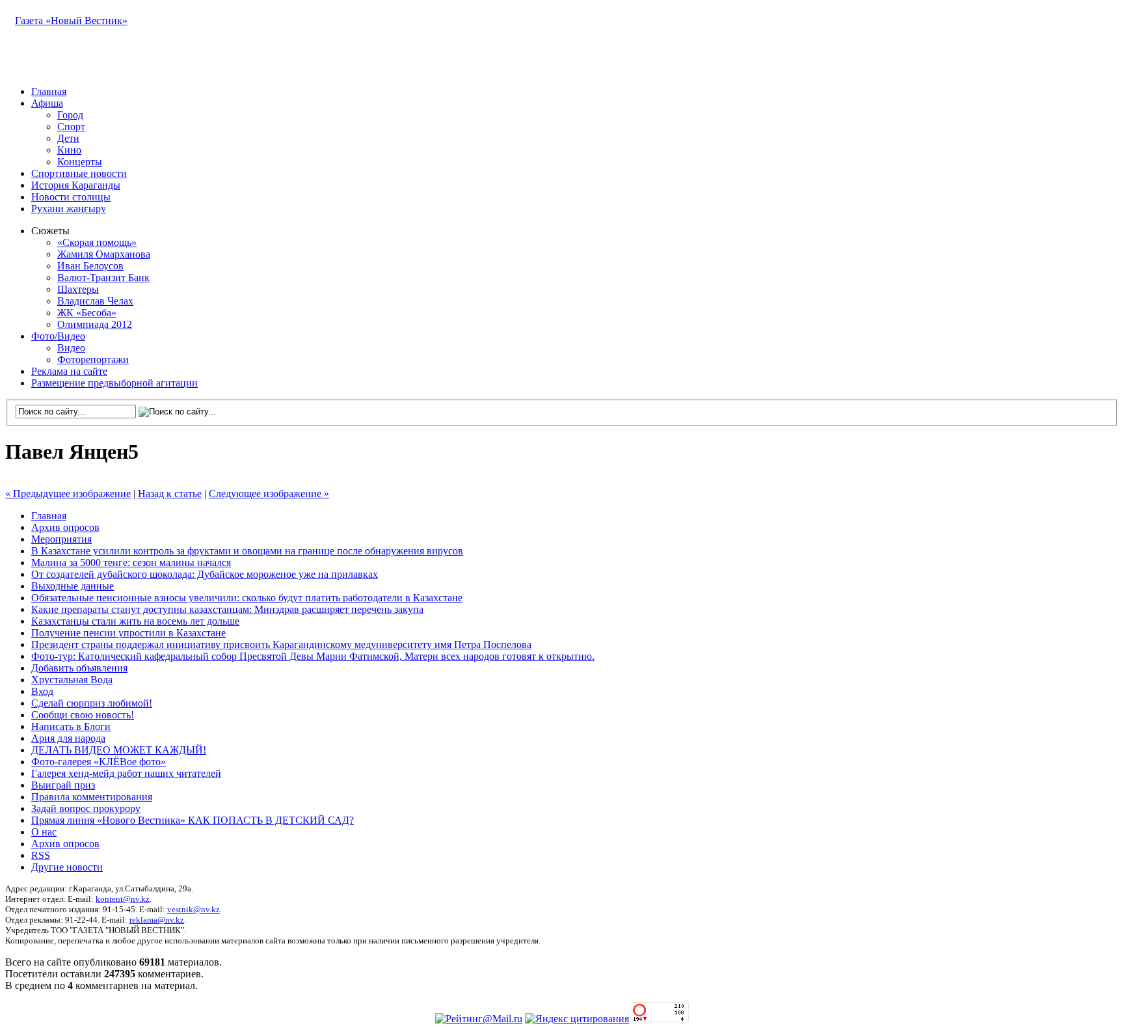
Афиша (47, 103)
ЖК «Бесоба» (86, 312)
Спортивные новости (79, 173)
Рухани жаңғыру (68, 208)
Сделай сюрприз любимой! (91, 703)
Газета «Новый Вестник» (71, 20)
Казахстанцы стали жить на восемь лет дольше (135, 621)
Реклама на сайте (69, 371)
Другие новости (67, 867)
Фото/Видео (58, 336)
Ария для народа (68, 738)
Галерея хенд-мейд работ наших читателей (126, 773)
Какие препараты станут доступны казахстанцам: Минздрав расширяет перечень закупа (227, 609)
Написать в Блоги (71, 726)
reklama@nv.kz (156, 920)
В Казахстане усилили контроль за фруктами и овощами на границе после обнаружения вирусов (247, 550)
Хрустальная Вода (72, 679)
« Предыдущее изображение (68, 493)
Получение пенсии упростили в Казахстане (128, 632)
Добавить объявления (79, 667)
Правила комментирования (91, 796)
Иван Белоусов (90, 265)
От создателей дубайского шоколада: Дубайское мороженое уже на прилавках (204, 574)
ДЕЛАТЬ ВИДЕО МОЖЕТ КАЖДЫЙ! (118, 749)
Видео (71, 347)
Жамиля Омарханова (103, 254)
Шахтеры (78, 289)
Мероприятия (61, 539)
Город (70, 114)
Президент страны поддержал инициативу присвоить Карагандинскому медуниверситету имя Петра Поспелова (281, 644)
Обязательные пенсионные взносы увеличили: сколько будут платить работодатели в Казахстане (246, 597)
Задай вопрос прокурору (85, 808)
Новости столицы (71, 196)
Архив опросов (65, 527)
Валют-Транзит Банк (103, 277)
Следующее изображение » (269, 493)
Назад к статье (170, 493)
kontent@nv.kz (123, 899)
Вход (42, 691)
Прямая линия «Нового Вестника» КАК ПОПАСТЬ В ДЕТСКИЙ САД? (192, 820)
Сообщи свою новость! (82, 714)
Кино (69, 150)
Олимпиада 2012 (94, 324)
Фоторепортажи (93, 359)
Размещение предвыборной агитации (114, 382)
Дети (68, 138)
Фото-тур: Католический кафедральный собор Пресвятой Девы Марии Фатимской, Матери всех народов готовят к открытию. (313, 656)
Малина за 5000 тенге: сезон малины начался (131, 562)
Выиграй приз (63, 785)
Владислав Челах (95, 300)
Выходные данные (72, 585)
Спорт (71, 126)
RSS (40, 855)
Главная (48, 91)
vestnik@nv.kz (193, 909)
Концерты (79, 161)
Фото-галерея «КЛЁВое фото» (98, 761)
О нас (44, 831)
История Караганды (75, 185)
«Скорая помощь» (97, 242)
